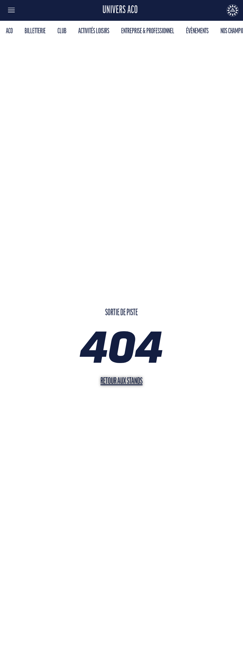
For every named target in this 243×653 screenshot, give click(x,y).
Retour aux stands (121, 381)
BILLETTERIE (35, 31)
